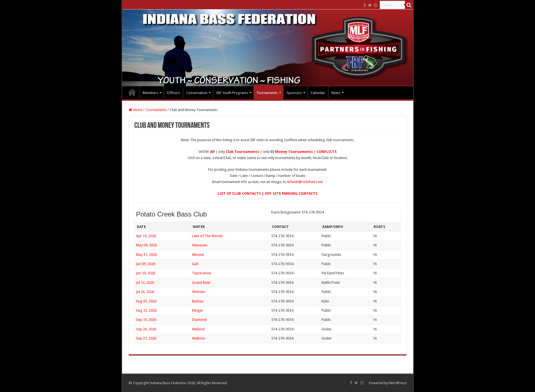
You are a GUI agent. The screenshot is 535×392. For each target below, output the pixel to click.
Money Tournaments (294, 152)
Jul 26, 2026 (145, 292)
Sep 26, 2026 (146, 329)
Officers (173, 93)
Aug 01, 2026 (146, 301)
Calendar (318, 93)
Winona (198, 254)
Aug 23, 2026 (146, 310)
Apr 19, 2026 (146, 236)
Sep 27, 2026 (146, 338)
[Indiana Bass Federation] (267, 47)
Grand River (201, 282)
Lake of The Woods (207, 236)
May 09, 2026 (146, 245)
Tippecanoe (201, 273)
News (335, 93)
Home (132, 92)
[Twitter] (370, 5)
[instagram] (375, 5)
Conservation (196, 93)
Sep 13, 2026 (146, 320)
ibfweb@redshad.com (305, 182)
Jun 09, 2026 (145, 264)
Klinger (197, 310)
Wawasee (199, 245)
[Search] (409, 5)
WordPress (398, 383)
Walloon (198, 329)
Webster (198, 292)
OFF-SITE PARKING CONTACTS (291, 193)
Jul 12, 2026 (145, 282)
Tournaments (267, 93)
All (212, 152)
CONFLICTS (327, 152)
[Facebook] (364, 5)
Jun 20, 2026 (145, 273)
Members (150, 93)
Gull (195, 264)
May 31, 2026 (146, 254)
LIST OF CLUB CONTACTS (239, 193)
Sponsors (294, 93)
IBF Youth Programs (232, 93)
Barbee (198, 301)
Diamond (199, 320)
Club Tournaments (242, 152)
